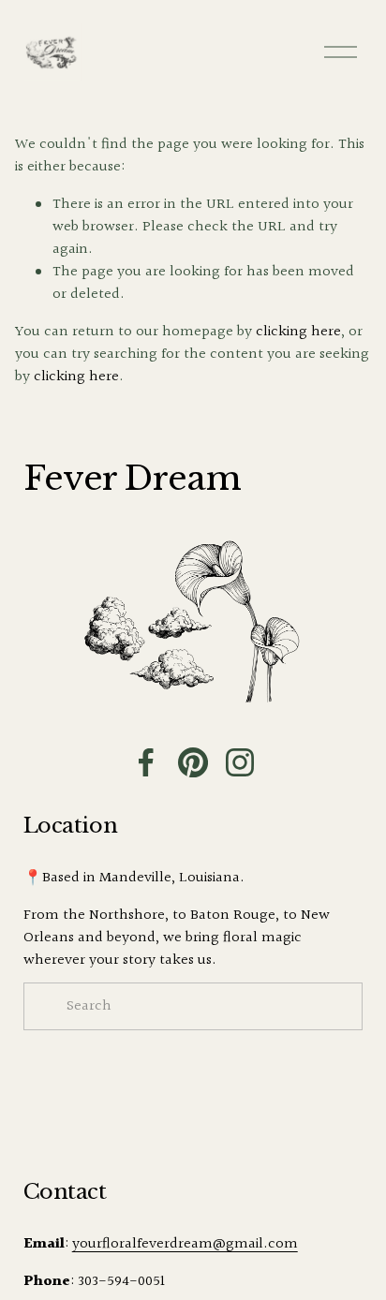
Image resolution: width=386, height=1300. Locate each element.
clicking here (298, 332)
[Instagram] (240, 762)
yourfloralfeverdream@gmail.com (185, 1245)
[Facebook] (146, 762)
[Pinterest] (193, 762)
